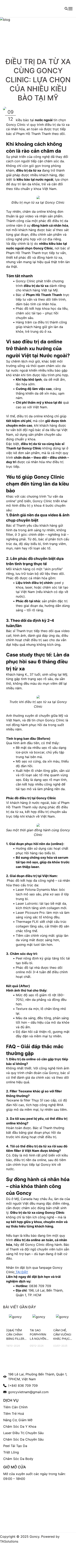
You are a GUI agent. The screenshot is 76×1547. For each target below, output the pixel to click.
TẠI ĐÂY (22, 1272)
